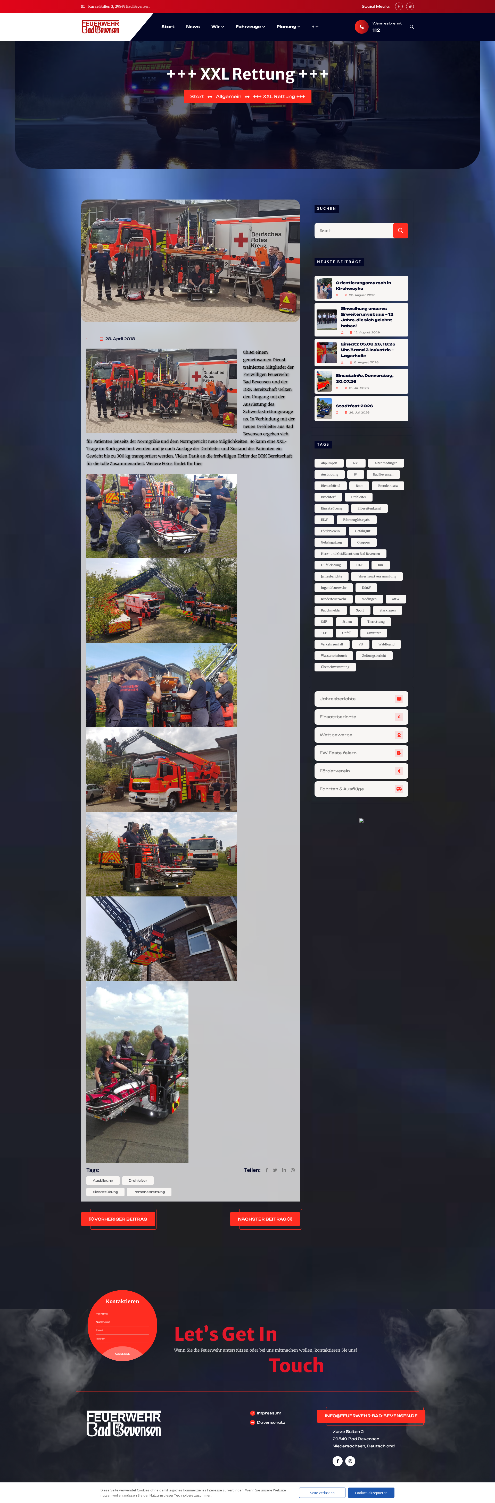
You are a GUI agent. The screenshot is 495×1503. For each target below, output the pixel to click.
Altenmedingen (386, 463)
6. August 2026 (365, 362)
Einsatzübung (105, 1192)
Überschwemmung (335, 667)
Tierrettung (376, 622)
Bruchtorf (328, 497)
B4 (356, 474)
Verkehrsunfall (332, 644)
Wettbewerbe (336, 734)
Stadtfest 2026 (354, 405)
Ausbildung (103, 1180)
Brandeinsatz (388, 486)
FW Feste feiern (338, 752)
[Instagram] (350, 1461)
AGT (356, 463)
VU (361, 644)
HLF (359, 565)
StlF (324, 622)
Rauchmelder (331, 610)
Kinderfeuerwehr (333, 599)
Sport (360, 610)
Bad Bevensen (383, 474)
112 (376, 30)
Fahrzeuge (248, 26)
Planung (286, 26)
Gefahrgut (362, 531)
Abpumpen (329, 463)
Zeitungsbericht (374, 656)
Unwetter (374, 633)
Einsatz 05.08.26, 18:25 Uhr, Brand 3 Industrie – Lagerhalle (368, 350)
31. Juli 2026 (358, 388)
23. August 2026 (361, 295)
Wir (215, 26)
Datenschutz (271, 1422)
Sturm (347, 622)
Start (168, 26)
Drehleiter (138, 1180)
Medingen (369, 599)
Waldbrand (386, 644)
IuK (380, 565)
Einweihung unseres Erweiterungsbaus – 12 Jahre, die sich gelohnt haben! (367, 317)
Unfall (346, 633)
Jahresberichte (331, 576)
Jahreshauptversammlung (377, 576)
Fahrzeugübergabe (356, 520)
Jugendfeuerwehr (333, 588)
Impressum (269, 1413)
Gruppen (363, 542)
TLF (324, 633)
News (193, 26)
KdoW (366, 588)
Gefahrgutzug (331, 542)
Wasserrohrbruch (334, 656)
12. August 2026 (366, 332)
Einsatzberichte (338, 716)
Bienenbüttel (330, 486)
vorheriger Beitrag (120, 1219)
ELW (324, 520)
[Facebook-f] (338, 1461)
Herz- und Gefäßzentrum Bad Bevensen (350, 554)
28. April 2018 (119, 338)
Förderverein (330, 531)
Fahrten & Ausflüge (342, 789)
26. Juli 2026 (358, 412)
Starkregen (388, 610)
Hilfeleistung (331, 565)
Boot (359, 486)
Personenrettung (149, 1192)
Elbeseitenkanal (369, 508)
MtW (396, 599)
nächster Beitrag (262, 1219)
